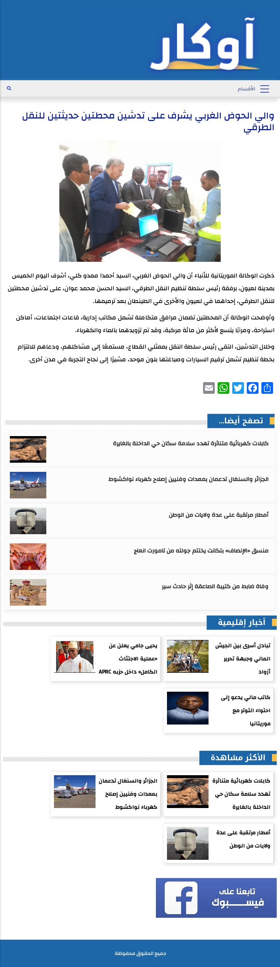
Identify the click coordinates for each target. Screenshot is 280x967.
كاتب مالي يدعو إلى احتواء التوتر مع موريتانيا (246, 710)
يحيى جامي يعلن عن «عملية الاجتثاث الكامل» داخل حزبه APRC (128, 659)
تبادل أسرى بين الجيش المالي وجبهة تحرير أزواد (243, 659)
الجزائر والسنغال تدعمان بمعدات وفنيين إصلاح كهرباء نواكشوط (188, 479)
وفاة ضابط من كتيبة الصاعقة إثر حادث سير (215, 586)
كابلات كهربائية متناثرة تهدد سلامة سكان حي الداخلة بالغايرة (191, 443)
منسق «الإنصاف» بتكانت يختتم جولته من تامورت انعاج (201, 550)
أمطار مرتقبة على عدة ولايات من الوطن (219, 514)
